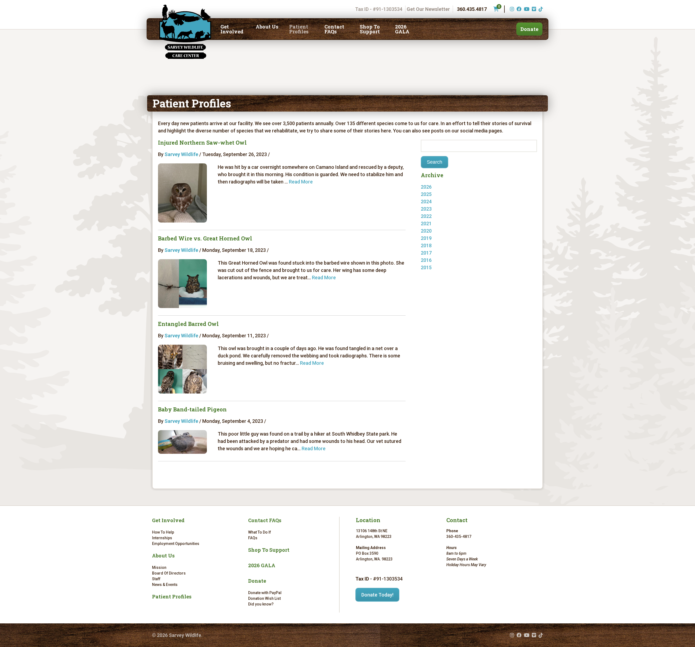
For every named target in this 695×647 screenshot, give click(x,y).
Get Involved (232, 29)
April (431, 275)
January (435, 194)
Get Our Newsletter (428, 9)
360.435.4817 (472, 9)
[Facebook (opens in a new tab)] (518, 9)
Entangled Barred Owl (188, 323)
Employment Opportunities (175, 543)
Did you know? (261, 604)
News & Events (165, 584)
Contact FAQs (334, 29)
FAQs (252, 538)
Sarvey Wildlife (181, 154)
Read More (301, 182)
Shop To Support (370, 29)
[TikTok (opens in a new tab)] (540, 9)
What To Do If (259, 532)
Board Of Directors (169, 573)
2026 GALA (402, 29)
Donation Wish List (264, 598)
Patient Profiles (298, 29)
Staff (156, 579)
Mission (159, 567)
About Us (267, 26)
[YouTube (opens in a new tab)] (526, 9)
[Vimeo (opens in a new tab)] (533, 9)
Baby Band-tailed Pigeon (192, 409)
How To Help (163, 532)
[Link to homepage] (185, 32)
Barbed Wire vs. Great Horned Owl (205, 238)
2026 (426, 187)
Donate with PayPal (265, 593)
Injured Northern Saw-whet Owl (202, 142)
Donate (529, 29)
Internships (162, 538)
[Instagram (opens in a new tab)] (511, 9)
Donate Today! (377, 595)
